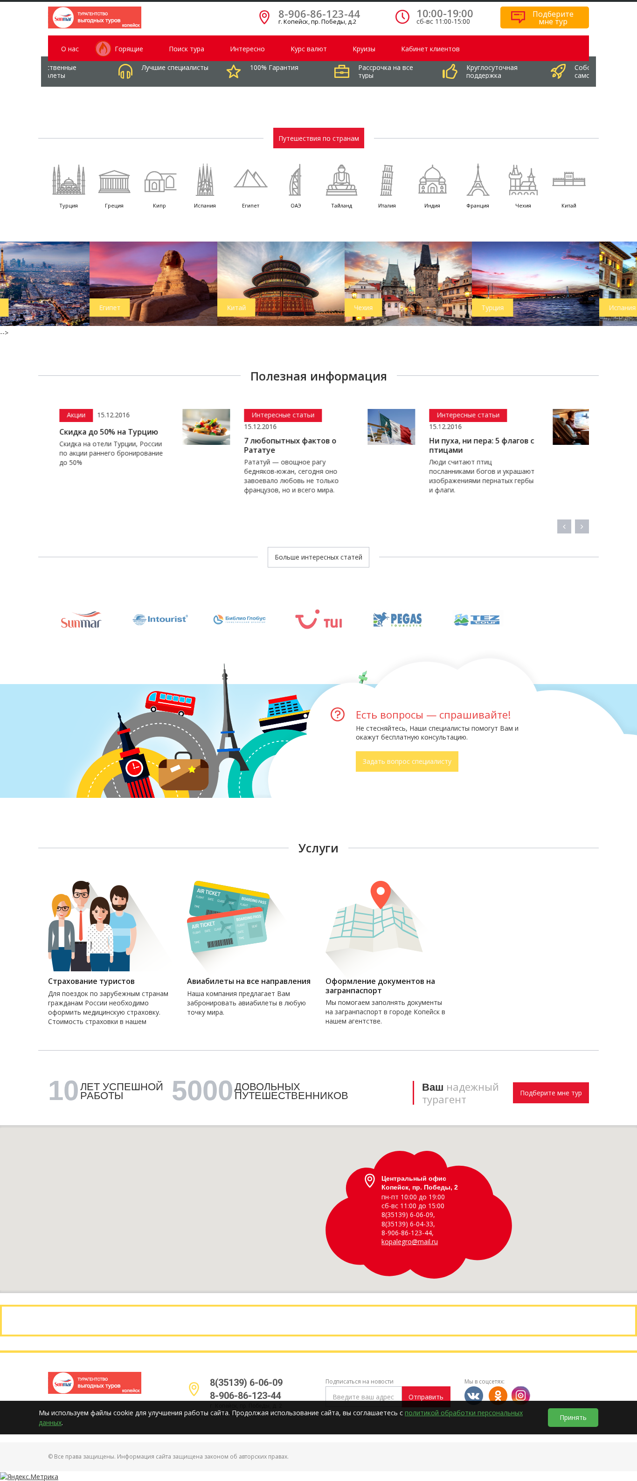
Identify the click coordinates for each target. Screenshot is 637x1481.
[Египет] (66, 282)
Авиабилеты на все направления (249, 981)
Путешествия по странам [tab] (318, 138)
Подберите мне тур (551, 1092)
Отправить (426, 1396)
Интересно (247, 48)
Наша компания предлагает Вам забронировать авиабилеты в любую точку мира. (246, 1003)
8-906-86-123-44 (319, 14)
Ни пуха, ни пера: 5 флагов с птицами (351, 445)
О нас (70, 48)
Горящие (129, 48)
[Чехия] (321, 282)
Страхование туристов (91, 981)
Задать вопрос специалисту (407, 761)
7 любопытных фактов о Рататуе (161, 445)
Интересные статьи (153, 414)
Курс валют (309, 48)
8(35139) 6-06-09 (246, 1382)
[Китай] (194, 282)
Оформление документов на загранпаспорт (380, 986)
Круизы (364, 48)
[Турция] (448, 282)
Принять (573, 1417)
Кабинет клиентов (430, 48)
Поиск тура (186, 48)
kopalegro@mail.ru (409, 1241)
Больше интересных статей (318, 557)
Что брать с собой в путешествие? (522, 445)
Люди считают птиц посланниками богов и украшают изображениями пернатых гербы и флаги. (352, 475)
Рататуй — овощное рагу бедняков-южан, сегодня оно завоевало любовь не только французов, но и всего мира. (162, 475)
